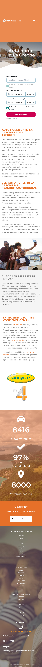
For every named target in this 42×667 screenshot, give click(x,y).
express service (18, 340)
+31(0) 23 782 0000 (21, 631)
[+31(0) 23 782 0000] (21, 627)
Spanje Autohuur (30, 664)
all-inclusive (18, 325)
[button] (34, 21)
